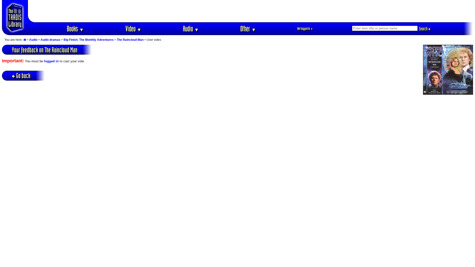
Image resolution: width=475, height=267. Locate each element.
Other (248, 28)
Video (133, 28)
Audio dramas (50, 40)
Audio (191, 28)
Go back (23, 75)
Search (423, 28)
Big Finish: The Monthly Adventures (89, 40)
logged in (51, 61)
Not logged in (305, 28)
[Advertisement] (251, 11)
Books (75, 28)
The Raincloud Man (130, 40)
